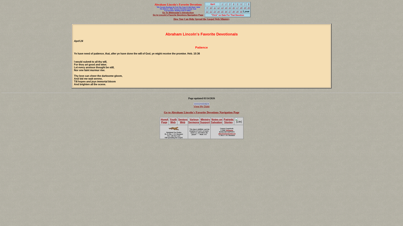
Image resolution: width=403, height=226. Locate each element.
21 (207, 12)
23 (214, 12)
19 (245, 8)
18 (241, 8)
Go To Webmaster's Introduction (178, 12)
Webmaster (229, 130)
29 (237, 12)
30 (241, 12)
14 (226, 8)
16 (233, 8)
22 (211, 12)
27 (230, 12)
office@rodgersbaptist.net (227, 134)
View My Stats (202, 106)
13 (222, 8)
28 (233, 12)
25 (222, 12)
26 (226, 12)
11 (215, 8)
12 (218, 8)
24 (218, 12)
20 (248, 8)
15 (230, 8)
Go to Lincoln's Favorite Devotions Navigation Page (178, 15)
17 (237, 8)
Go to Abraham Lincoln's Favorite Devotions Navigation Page (201, 112)
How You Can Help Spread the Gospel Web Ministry (201, 19)
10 (211, 8)
